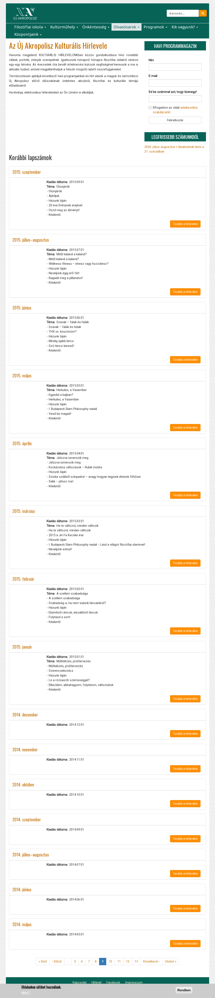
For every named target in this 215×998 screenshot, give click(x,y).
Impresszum (134, 982)
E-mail (153, 76)
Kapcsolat (80, 982)
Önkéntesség (94, 26)
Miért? (25, 993)
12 (129, 961)
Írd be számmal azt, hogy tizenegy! (173, 92)
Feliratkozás (175, 120)
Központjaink (26, 34)
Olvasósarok (125, 26)
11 (120, 961)
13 (138, 961)
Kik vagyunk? (184, 26)
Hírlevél (96, 982)
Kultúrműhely (63, 26)
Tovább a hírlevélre (185, 224)
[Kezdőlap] (25, 14)
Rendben (184, 990)
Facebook (113, 982)
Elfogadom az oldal (175, 110)
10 (112, 961)
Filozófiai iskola (29, 26)
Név (151, 60)
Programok (154, 26)
